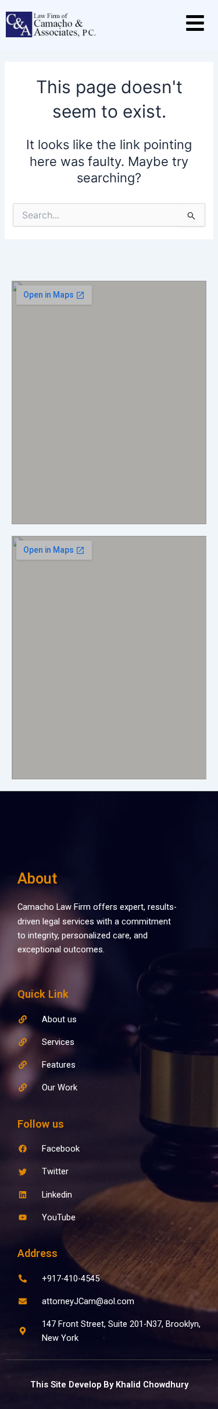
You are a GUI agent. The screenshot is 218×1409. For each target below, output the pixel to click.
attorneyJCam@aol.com (88, 1301)
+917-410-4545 (70, 1278)
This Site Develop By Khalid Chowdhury (109, 1384)
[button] (195, 25)
